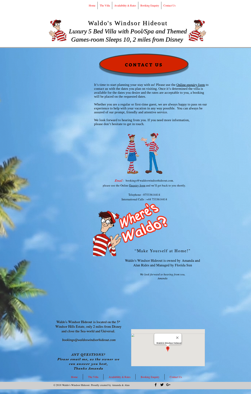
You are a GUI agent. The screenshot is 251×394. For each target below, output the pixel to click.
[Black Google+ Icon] (168, 385)
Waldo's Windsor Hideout (128, 23)
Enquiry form (137, 185)
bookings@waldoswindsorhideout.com (149, 180)
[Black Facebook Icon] (156, 385)
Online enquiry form (190, 85)
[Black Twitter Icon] (162, 385)
